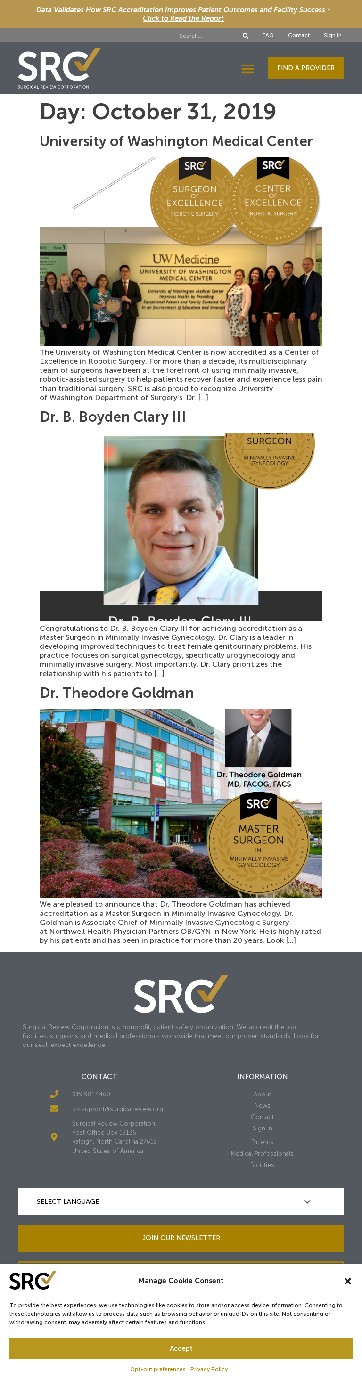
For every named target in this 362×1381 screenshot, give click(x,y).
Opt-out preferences (158, 1369)
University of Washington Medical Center (176, 141)
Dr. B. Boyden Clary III (113, 417)
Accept (181, 1348)
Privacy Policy (209, 1369)
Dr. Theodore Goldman (117, 693)
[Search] (245, 36)
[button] (348, 1281)
